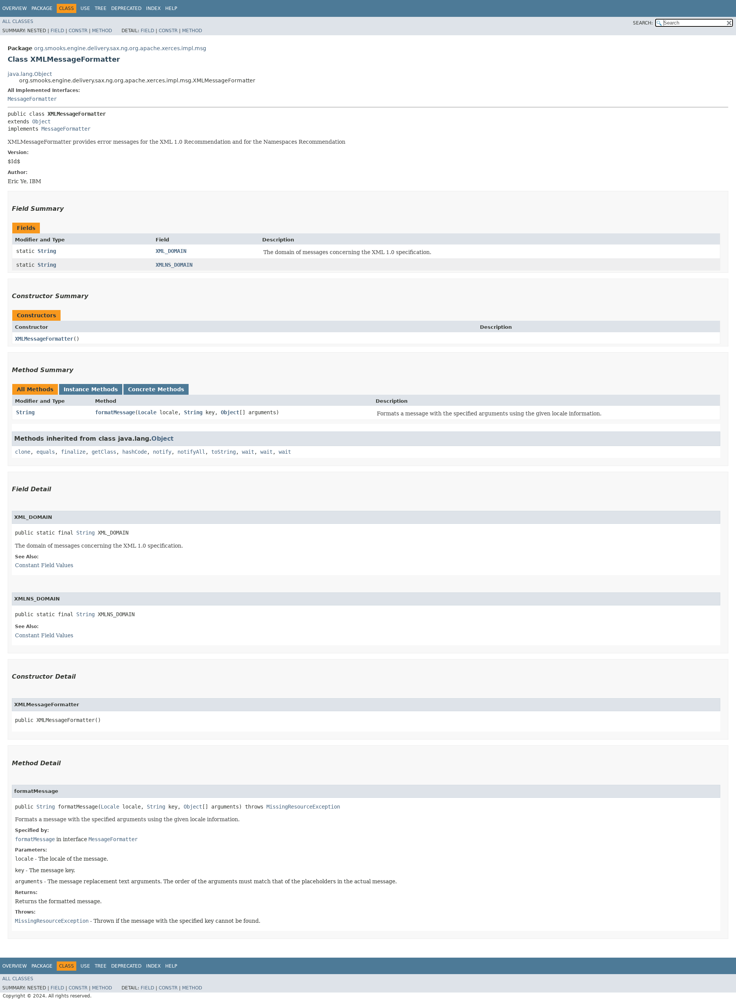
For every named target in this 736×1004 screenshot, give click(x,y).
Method (102, 30)
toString (223, 452)
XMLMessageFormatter (44, 339)
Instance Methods (91, 389)
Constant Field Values (44, 565)
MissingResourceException (303, 807)
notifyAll (191, 452)
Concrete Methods (156, 389)
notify (162, 452)
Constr (78, 30)
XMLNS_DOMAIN (174, 265)
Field (57, 30)
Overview (14, 8)
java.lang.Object (30, 74)
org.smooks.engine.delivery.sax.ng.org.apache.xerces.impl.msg (120, 48)
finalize (73, 452)
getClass (104, 452)
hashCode (134, 452)
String (47, 251)
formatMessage (115, 412)
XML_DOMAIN (171, 251)
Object (41, 121)
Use (85, 8)
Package (42, 8)
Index (153, 8)
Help (171, 8)
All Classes (17, 21)
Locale (147, 412)
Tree (101, 8)
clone (22, 452)
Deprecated (126, 8)
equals (45, 452)
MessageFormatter (32, 99)
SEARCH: (643, 23)
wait (248, 452)
